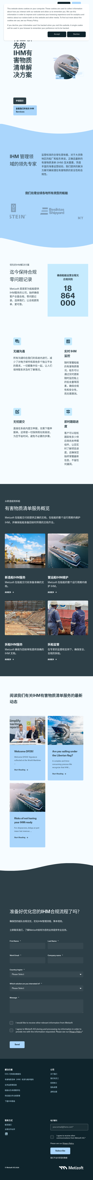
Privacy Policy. (68, 1143)
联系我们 (8, 1125)
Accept (57, 34)
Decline (76, 34)
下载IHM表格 (10, 1101)
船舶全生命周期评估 (12, 1090)
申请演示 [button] (20, 101)
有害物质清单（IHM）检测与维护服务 (19, 1079)
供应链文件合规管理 (12, 1096)
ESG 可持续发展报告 (13, 1074)
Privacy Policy (75, 1032)
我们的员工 (54, 1078)
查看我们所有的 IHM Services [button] (25, 110)
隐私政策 (53, 1087)
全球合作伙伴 (10, 1129)
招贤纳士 (53, 1083)
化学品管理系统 (11, 1085)
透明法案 (53, 1092)
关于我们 (53, 1074)
